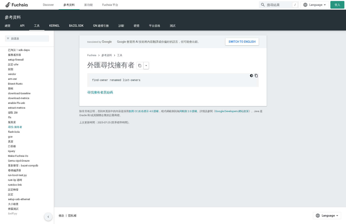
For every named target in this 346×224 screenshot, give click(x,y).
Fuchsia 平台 (110, 4)
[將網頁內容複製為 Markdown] (140, 65)
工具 (37, 25)
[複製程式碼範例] (256, 75)
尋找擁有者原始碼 (100, 92)
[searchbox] (27, 38)
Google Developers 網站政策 (232, 111)
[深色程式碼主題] (251, 75)
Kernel (54, 25)
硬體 (136, 25)
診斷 (121, 25)
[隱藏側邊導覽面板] (48, 217)
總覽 (7, 25)
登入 (337, 4)
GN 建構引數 (101, 25)
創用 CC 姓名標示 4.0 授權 (144, 111)
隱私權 (72, 215)
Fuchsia (91, 55)
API (22, 25)
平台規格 (154, 25)
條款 (61, 215)
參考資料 (69, 4)
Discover (48, 4)
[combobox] (279, 4)
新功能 (88, 4)
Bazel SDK (76, 25)
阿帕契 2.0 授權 (188, 111)
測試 (172, 25)
